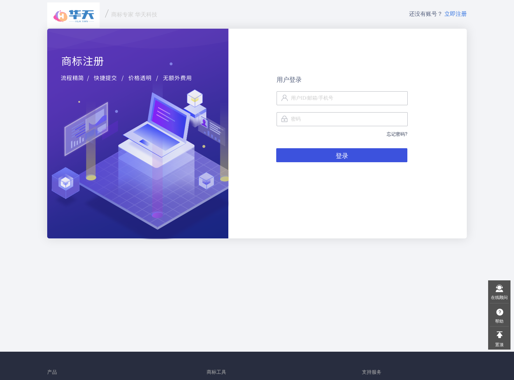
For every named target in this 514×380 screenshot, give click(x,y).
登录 (342, 155)
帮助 (499, 321)
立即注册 (455, 13)
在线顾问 (499, 297)
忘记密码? (397, 133)
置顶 (499, 344)
